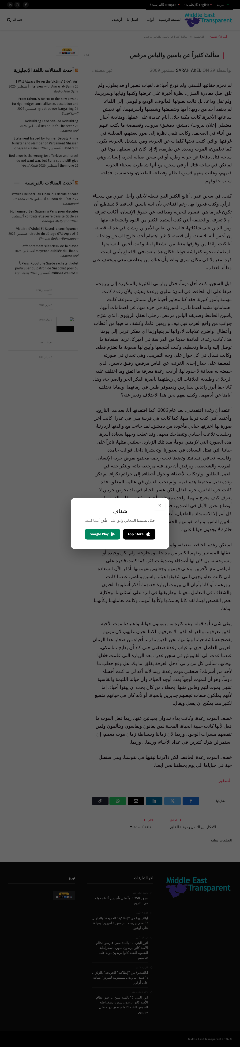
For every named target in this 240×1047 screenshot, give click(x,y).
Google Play (99, 534)
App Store (136, 534)
